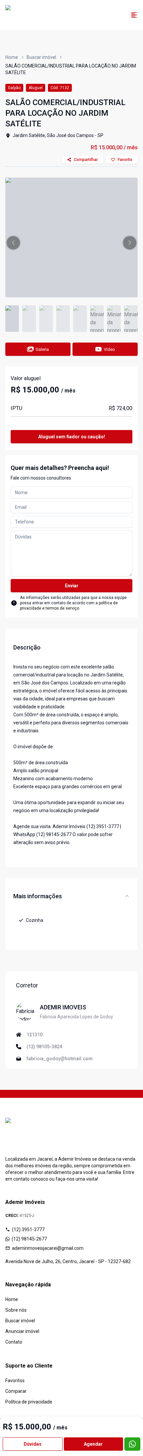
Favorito (125, 159)
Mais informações (37, 896)
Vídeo (109, 349)
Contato (13, 1342)
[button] (13, 242)
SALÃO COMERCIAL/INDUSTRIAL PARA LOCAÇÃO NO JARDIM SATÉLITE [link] (70, 69)
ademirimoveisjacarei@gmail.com (47, 1248)
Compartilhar (86, 159)
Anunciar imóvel (22, 1331)
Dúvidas (33, 1444)
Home (11, 57)
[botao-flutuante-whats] (132, 1444)
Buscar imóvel (41, 57)
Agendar (93, 1444)
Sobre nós (16, 1310)
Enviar (71, 585)
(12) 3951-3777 (28, 1229)
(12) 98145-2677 (29, 1238)
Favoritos (15, 1380)
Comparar (16, 1391)
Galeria (42, 349)
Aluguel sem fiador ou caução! (71, 436)
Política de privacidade (28, 1401)
